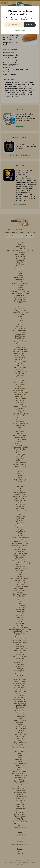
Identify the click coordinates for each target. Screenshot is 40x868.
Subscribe (29, 25)
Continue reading (20, 30)
